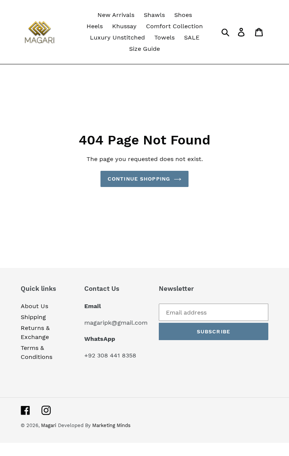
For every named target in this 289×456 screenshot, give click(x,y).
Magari (48, 425)
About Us (34, 306)
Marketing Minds (111, 425)
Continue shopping (139, 179)
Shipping (33, 317)
